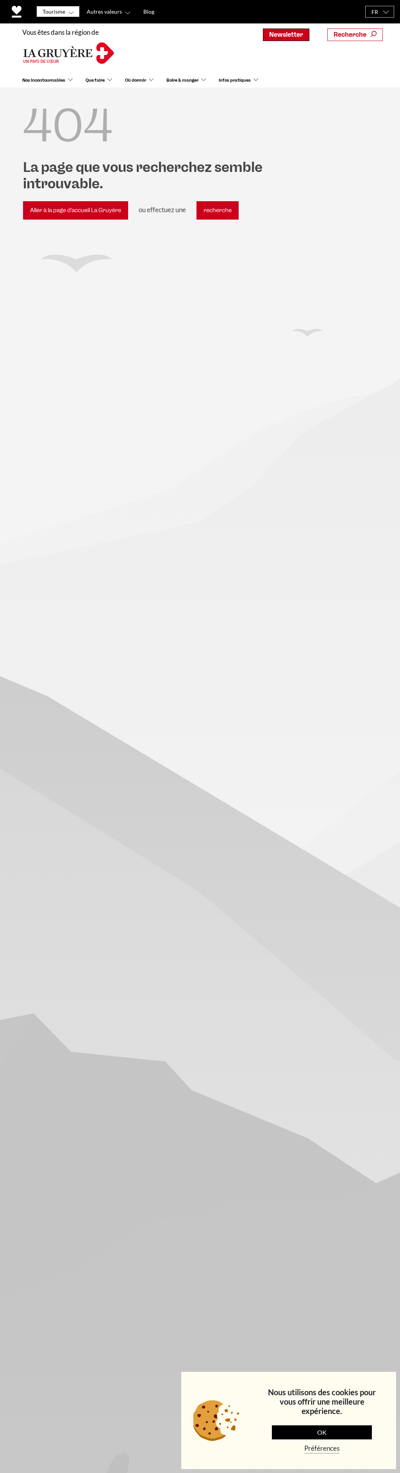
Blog (148, 11)
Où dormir (135, 80)
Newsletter (286, 34)
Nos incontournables (43, 80)
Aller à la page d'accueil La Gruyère (75, 210)
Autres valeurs (104, 11)
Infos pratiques (235, 80)
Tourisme (54, 11)
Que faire (95, 80)
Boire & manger (182, 80)
